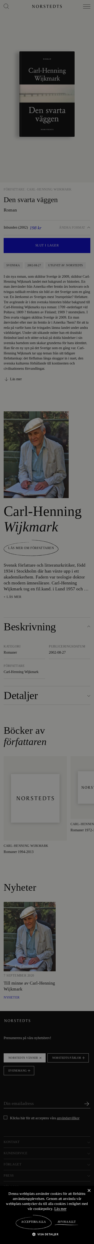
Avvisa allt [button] (66, 1221)
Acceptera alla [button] (33, 1221)
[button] (47, 1234)
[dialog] (47, 622)
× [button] (89, 1190)
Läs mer (64, 1208)
